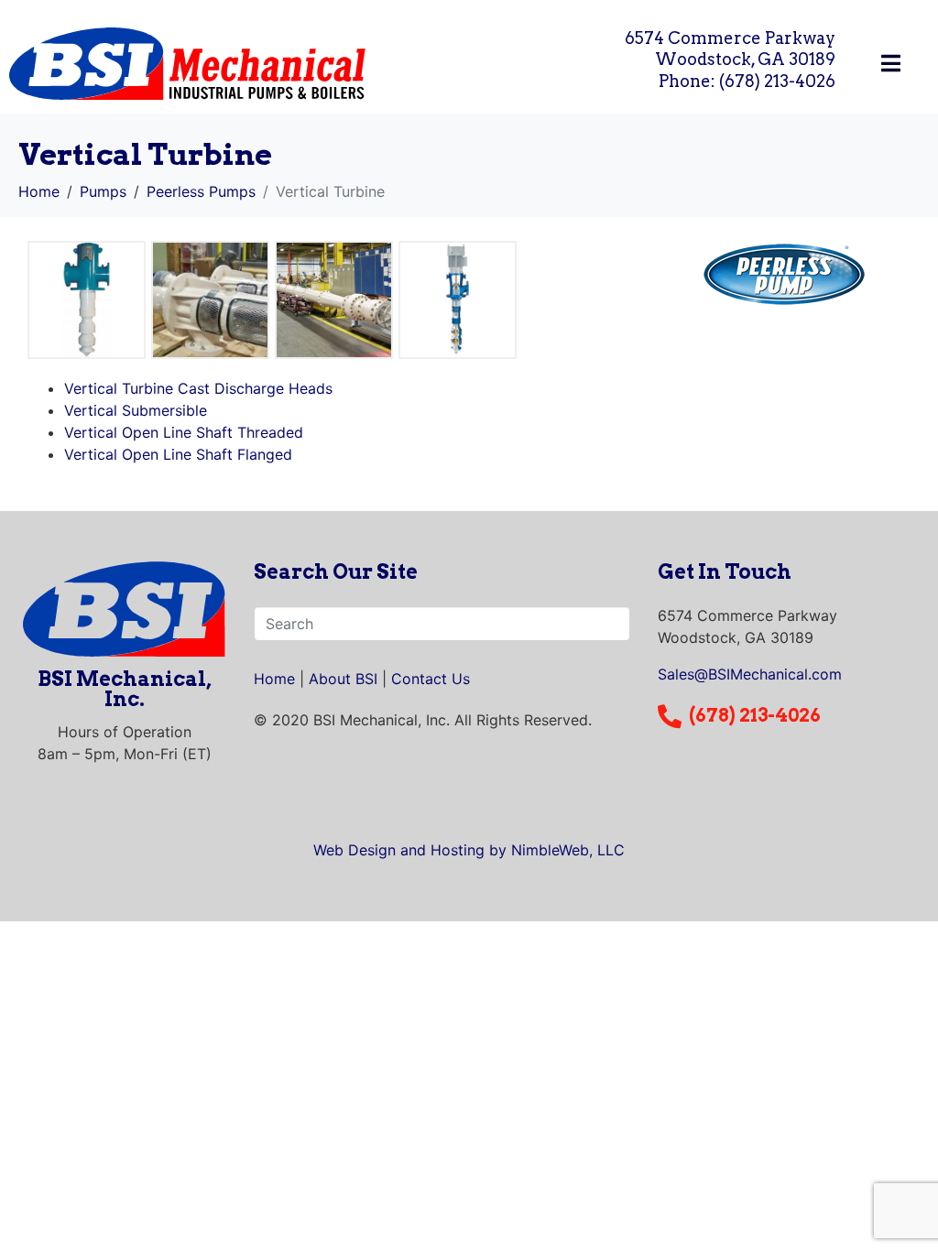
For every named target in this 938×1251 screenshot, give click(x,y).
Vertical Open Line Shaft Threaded (183, 432)
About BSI (343, 678)
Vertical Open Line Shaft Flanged (178, 454)
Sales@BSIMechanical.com (750, 674)
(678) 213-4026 (755, 715)
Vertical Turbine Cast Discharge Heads (198, 388)
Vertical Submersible (135, 410)
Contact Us (430, 678)
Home (274, 678)
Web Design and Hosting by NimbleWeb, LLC (469, 850)
